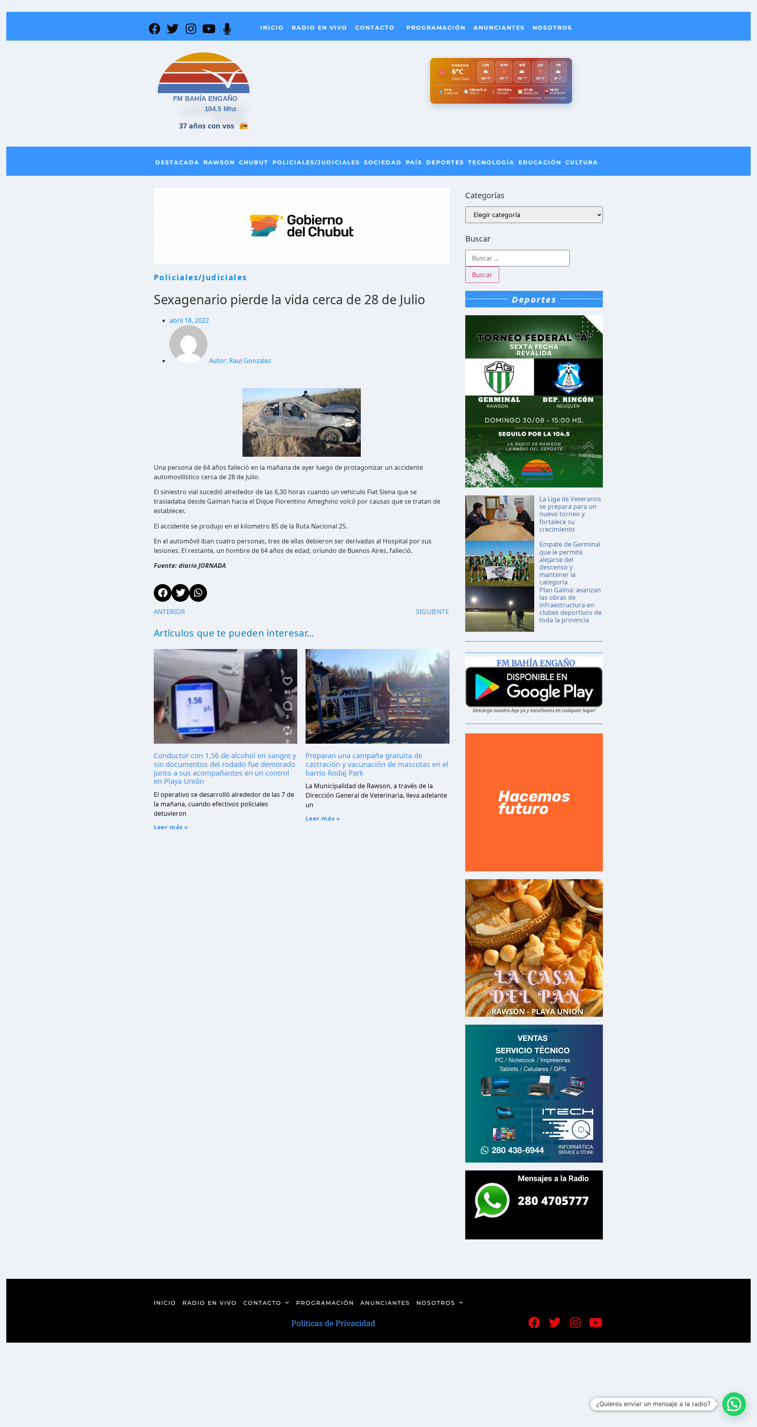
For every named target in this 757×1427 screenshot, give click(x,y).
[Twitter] (173, 29)
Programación (436, 27)
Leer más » (171, 827)
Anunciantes (499, 27)
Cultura (581, 162)
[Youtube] (209, 29)
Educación (539, 162)
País (414, 162)
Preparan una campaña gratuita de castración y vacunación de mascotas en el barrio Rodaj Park (377, 764)
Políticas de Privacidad (333, 1323)
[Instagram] (191, 29)
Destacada (177, 162)
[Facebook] (154, 29)
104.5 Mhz (221, 109)
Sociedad (383, 162)
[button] (734, 1404)
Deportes (445, 162)
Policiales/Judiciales (316, 162)
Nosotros (552, 27)
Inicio (272, 27)
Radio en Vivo (319, 27)
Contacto (375, 27)
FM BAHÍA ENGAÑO (205, 98)
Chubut (253, 162)
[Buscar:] (517, 258)
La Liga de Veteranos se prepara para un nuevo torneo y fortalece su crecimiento (570, 514)
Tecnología (491, 162)
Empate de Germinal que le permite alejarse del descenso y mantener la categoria (569, 563)
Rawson (219, 162)
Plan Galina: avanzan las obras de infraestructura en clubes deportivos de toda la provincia (570, 605)
